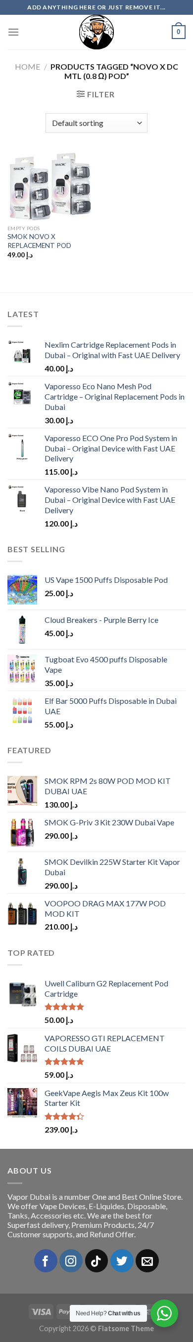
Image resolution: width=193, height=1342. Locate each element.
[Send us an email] (147, 1260)
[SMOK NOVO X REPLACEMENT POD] (49, 186)
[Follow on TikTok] (96, 1260)
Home (27, 66)
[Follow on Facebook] (45, 1260)
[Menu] (13, 32)
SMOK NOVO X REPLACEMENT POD (39, 241)
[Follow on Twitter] (122, 1260)
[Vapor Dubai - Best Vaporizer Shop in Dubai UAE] (96, 32)
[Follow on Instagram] (71, 1260)
